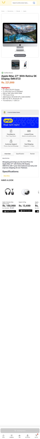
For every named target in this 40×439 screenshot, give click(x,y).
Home (2, 11)
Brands (18, 11)
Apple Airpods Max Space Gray (7, 202)
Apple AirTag (22, 202)
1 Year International (13, 112)
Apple (24, 11)
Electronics (10, 11)
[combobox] (21, 2)
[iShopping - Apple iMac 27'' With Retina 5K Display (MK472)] (15, 65)
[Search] (34, 3)
